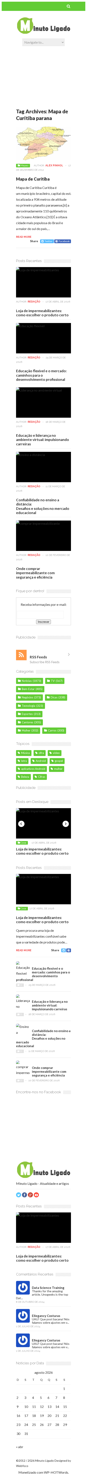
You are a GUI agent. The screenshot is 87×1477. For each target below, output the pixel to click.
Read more (23, 236)
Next (66, 824)
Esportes (27, 714)
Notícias (27, 680)
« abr (19, 1447)
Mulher (26, 730)
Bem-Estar (28, 689)
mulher (58, 768)
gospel (59, 760)
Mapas (24, 165)
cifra (41, 753)
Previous (21, 824)
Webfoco (22, 1466)
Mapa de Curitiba (33, 178)
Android (41, 760)
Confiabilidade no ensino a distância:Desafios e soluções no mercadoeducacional (42, 506)
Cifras (41, 776)
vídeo (56, 753)
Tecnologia (28, 705)
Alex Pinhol (54, 165)
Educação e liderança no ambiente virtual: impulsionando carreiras (42, 439)
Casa (23, 842)
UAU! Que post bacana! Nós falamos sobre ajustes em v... (50, 1320)
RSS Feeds (38, 657)
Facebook (64, 241)
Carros (52, 730)
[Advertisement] (43, 74)
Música (25, 753)
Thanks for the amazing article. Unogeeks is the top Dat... (42, 1294)
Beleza (25, 776)
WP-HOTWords (56, 1472)
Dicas (54, 697)
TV (53, 680)
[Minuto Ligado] (43, 32)
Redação (34, 301)
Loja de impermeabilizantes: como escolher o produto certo (42, 313)
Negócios (27, 697)
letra (24, 760)
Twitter (49, 241)
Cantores (27, 722)
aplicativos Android (33, 768)
